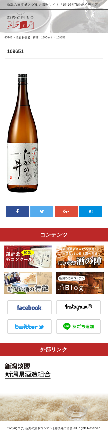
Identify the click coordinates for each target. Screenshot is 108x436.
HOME (8, 37)
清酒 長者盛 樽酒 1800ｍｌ (34, 37)
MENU (101, 19)
